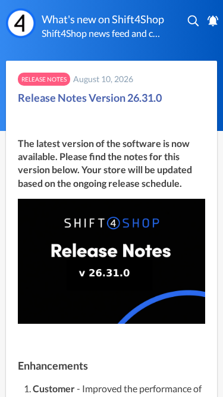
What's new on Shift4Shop (103, 19)
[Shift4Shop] (21, 23)
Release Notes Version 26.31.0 (90, 97)
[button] (194, 21)
